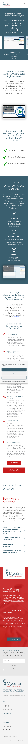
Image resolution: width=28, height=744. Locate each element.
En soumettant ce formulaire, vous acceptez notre (13, 670)
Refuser (14, 374)
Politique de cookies (6, 381)
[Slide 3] (15, 58)
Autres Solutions (7, 709)
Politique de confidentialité (9, 740)
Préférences (14, 378)
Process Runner (7, 705)
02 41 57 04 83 (7, 726)
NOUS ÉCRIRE (7, 725)
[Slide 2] (14, 58)
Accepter (14, 369)
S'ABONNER (14, 665)
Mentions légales (20, 740)
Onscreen (5, 704)
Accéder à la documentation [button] (14, 470)
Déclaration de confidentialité (18, 381)
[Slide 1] (12, 58)
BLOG (4, 716)
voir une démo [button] (14, 463)
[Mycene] (6, 4)
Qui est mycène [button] (14, 639)
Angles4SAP (6, 708)
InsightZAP (6, 706)
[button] (24, 4)
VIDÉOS (5, 718)
